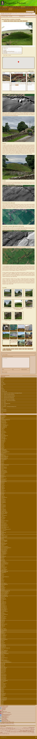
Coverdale (26, 13)
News (2, 649)
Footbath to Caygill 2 (18, 320)
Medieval (18, 388)
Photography (3, 556)
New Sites (10, 9)
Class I (2, 558)
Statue (2, 531)
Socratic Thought (3, 541)
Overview (5, 49)
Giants (2, 641)
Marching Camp (3, 471)
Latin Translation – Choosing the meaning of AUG (8, 406)
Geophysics (2, 544)
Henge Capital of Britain (4, 9)
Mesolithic (2, 436)
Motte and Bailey (3, 472)
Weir (1, 703)
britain (5, 728)
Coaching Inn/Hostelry (4, 576)
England (16, 729)
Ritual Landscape (3, 595)
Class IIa (2, 559)
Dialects (2, 475)
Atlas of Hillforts (4, 718)
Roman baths (3, 669)
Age (1, 727)
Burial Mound (3, 610)
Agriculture (2, 415)
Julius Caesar (3, 628)
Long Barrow (3, 602)
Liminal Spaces (3, 630)
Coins (2, 692)
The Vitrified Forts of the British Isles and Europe (26, 8)
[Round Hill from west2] (8, 293)
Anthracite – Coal (3, 535)
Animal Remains (3, 497)
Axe (1, 503)
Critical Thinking (3, 540)
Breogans (2, 625)
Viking (18, 385)
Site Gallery (5, 52)
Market (2, 631)
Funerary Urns (3, 522)
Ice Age (2, 430)
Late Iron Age (3, 432)
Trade (2, 690)
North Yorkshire (15, 13)
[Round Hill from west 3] (8, 303)
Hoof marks (2, 499)
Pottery (2, 521)
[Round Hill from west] (18, 293)
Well (1, 704)
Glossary (2, 542)
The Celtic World (3, 680)
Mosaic (2, 519)
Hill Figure (2, 613)
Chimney (2, 585)
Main (1, 6)
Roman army (3, 668)
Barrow (2, 597)
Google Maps (4, 708)
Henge (2, 557)
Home (2, 13)
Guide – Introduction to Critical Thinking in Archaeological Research (18, 393)
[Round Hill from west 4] (29, 293)
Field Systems (3, 416)
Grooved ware (3, 523)
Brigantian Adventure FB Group (6, 714)
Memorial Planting (3, 657)
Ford (1, 702)
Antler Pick (2, 500)
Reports (18, 6)
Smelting (2, 588)
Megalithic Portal (4, 711)
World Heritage (7, 13)
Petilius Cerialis (3, 629)
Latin (1, 696)
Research (2, 666)
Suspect (2, 445)
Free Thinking (3, 452)
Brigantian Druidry (4, 457)
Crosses (2, 656)
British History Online (5, 720)
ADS (2, 713)
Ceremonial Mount (4, 611)
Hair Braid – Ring (3, 512)
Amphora (2, 496)
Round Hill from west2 (7, 297)
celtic (23, 728)
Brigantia (11, 13)
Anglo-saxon (3, 420)
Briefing (2, 665)
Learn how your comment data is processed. (16, 375)
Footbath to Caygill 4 (8, 320)
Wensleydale (21, 16)
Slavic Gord (2, 568)
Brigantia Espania (3, 409)
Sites (8, 6)
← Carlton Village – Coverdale (6, 55)
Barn (1, 573)
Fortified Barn (3, 470)
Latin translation (3, 697)
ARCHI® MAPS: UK (5, 717)
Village (2, 463)
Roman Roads (3, 678)
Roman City (3, 670)
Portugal (2, 487)
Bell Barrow (3, 598)
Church (2, 655)
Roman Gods (3, 671)
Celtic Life (2, 684)
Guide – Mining (18, 402)
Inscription (2, 695)
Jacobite (2, 433)
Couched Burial (3, 515)
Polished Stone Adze (4, 520)
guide (32, 729)
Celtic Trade (3, 685)
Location (4, 50)
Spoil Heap (2, 587)
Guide (2, 539)
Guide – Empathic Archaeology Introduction (18, 394)
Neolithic (2, 437)
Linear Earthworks (4, 614)
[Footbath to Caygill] (29, 303)
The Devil (2, 642)
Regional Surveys (3, 548)
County (2, 460)
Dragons (2, 640)
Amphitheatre (3, 572)
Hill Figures (10, 8)
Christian (28, 728)
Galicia (18, 412)
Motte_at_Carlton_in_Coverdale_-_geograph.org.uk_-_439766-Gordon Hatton (18, 309)
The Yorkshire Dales (21, 13)
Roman (18, 381)
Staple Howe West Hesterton (18, 72)
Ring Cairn (2, 604)
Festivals (2, 493)
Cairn (2, 600)
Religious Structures (4, 653)
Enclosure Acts (3, 481)
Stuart (2, 444)
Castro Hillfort (3, 561)
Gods (1, 538)
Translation (2, 694)
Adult (2, 514)
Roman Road (3, 677)
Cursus (2, 612)
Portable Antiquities (5, 719)
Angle (2, 418)
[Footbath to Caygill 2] (18, 316)
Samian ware (3, 528)
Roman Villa (3, 679)
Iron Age (18, 379)
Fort (1, 469)
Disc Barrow (3, 601)
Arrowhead (2, 501)
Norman (15, 731)
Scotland (2, 488)
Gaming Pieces (3, 511)
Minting (2, 691)
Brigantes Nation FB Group (6, 721)
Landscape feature (3, 596)
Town (2, 462)
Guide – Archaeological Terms (5, 403)
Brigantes (2, 687)
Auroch (2, 498)
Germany (2, 485)
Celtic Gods (2, 681)
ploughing (2, 417)
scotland (5, 732)
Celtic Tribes (3, 686)
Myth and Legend (3, 639)
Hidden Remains (3, 543)
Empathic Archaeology (4, 451)
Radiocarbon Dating (4, 546)
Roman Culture (3, 667)
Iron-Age (2, 589)
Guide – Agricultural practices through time (18, 397)
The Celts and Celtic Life (4, 8)
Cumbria (7, 729)
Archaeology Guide (13, 6)
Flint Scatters (3, 510)
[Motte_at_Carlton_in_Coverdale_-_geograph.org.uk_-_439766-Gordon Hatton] (18, 303)
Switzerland (2, 490)
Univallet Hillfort (3, 569)
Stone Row (2, 638)
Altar (1, 495)
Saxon (18, 387)
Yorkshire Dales (5, 733)
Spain (2, 489)
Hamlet (2, 461)
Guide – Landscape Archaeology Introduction (18, 396)
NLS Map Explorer (4, 707)
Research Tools (3, 549)
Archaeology (3, 449)
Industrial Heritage (3, 584)
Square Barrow (3, 606)
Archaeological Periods (29, 6)
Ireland (2, 486)
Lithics (2, 555)
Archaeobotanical (3, 450)
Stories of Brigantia (4, 650)
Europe (2, 482)
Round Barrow (3, 605)
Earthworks (2, 476)
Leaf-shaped (3, 502)
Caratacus (2, 626)
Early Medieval (3, 427)
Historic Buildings (3, 571)
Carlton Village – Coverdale (7, 16)
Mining (2, 586)
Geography (2, 532)
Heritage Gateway (4, 716)
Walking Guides (3, 651)
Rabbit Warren (3, 652)
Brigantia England (3, 456)
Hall (1, 578)
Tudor (2, 446)
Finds (1, 494)
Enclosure (2, 479)
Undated (2, 447)
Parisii (2, 688)
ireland (15, 730)
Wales (2, 491)
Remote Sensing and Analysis (5, 547)
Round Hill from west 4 (28, 297)
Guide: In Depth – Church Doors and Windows (8, 400)
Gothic (2, 429)
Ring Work (2, 473)
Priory (2, 658)
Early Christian (18, 384)
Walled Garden (3, 583)
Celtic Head (2, 505)
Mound (2, 615)
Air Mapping (3, 551)
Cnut (1, 627)
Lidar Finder (3, 709)
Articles (2, 664)
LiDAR (2, 545)
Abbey (2, 654)
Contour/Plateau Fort (4, 562)
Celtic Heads (23, 6)
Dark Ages (18, 382)
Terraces (2, 619)
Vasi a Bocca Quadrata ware (5, 529)
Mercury (2, 672)
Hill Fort (2, 560)
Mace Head (2, 517)
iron (18, 730)
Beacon (2, 574)
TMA (2, 710)
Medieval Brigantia (4, 435)
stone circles (3, 637)
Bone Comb (3, 504)
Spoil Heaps (3, 693)
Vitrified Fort (18, 390)
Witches (2, 643)
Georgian (2, 428)
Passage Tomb (3, 616)
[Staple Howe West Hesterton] (18, 78)
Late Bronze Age (3, 422)
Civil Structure (3, 459)
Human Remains (3, 513)
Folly (1, 577)
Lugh (2, 682)
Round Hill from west (18, 297)
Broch (2, 575)
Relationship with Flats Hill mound (8, 51)
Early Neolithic (3, 438)
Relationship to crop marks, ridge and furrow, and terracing (12, 52)
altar (4, 727)
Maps (2, 533)
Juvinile (2, 516)
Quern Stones (3, 530)
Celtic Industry (3, 683)
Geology (2, 534)
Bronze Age (18, 378)
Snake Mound (3, 618)
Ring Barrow (3, 603)
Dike (1, 477)
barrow (21, 727)
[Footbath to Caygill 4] (8, 316)
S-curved (2, 518)
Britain (2, 483)
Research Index (15, 8)
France (2, 484)
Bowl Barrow (3, 599)
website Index (5, 6)
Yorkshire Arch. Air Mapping (6, 712)
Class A (2, 474)
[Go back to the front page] (18, 3)
